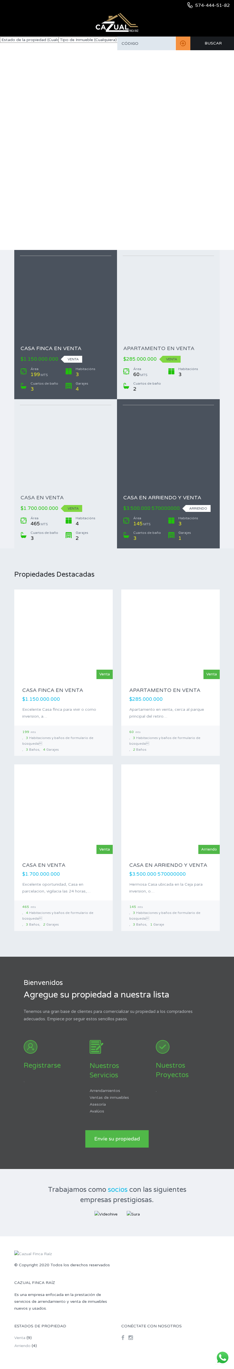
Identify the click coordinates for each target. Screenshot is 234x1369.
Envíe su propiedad (117, 1139)
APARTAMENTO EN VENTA (158, 348)
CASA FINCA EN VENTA (51, 348)
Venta (19, 1337)
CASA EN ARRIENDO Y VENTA (162, 497)
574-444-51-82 (212, 5)
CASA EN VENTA (42, 497)
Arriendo (22, 1345)
